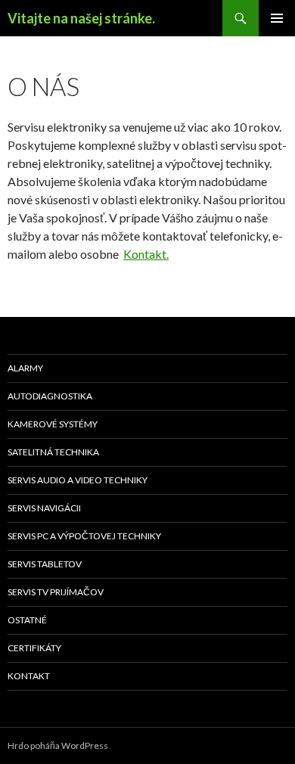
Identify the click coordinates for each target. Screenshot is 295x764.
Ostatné (27, 620)
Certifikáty (34, 648)
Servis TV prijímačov (56, 592)
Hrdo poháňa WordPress (58, 745)
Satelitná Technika (53, 452)
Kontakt (29, 676)
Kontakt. (146, 254)
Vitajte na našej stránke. (81, 18)
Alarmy (25, 368)
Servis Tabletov (45, 564)
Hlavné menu (277, 18)
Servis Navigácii (44, 508)
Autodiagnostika (50, 396)
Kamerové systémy (53, 424)
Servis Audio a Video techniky (78, 480)
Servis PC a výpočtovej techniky (84, 536)
